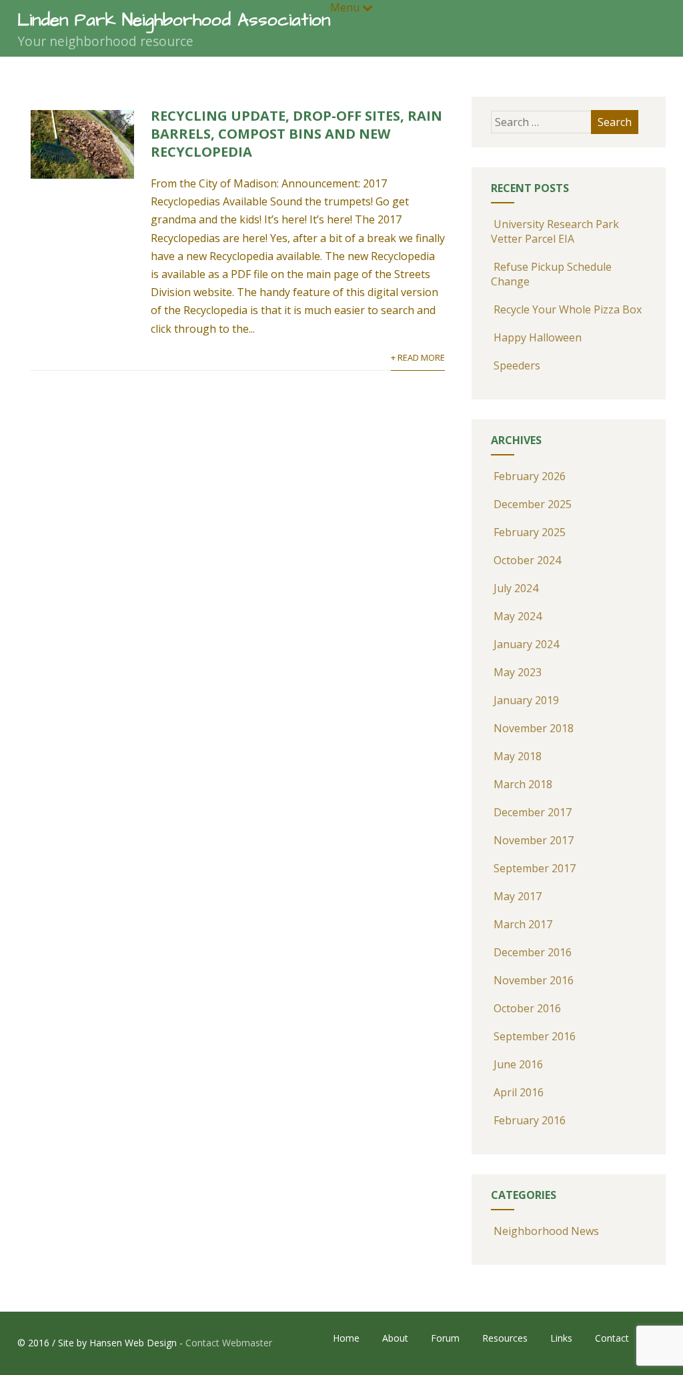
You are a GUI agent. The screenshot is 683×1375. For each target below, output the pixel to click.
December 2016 (533, 952)
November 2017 (534, 840)
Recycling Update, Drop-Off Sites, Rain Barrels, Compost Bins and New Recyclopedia (296, 134)
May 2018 (518, 756)
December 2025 (533, 504)
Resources (505, 1338)
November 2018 (534, 728)
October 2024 (527, 560)
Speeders (517, 365)
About (395, 1338)
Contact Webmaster (228, 1342)
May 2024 (518, 616)
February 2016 (530, 1120)
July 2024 (516, 588)
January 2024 (526, 644)
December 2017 (533, 812)
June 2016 (518, 1064)
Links (561, 1338)
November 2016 (534, 980)
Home (346, 1338)
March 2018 (523, 784)
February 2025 (530, 532)
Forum (445, 1338)
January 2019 (526, 700)
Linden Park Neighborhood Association (173, 20)
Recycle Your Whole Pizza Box (568, 309)
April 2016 (519, 1092)
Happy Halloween (538, 337)
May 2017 (518, 896)
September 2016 (535, 1036)
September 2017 (535, 868)
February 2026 (530, 476)
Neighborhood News (546, 1231)
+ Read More (418, 357)
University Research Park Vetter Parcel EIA (555, 231)
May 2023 (518, 672)
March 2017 (523, 924)
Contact (612, 1338)
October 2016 (527, 1008)
